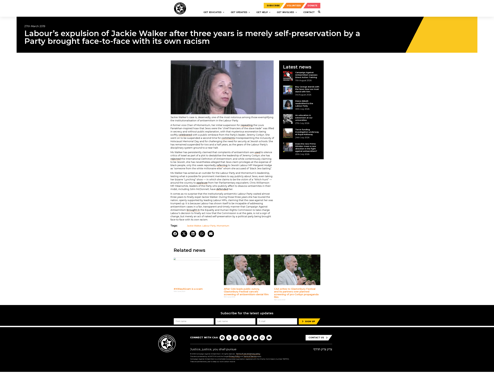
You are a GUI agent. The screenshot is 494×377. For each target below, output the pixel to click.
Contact (309, 12)
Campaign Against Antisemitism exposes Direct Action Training (306, 75)
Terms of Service (250, 356)
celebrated (185, 134)
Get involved (285, 12)
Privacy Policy (234, 356)
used (257, 152)
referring (222, 165)
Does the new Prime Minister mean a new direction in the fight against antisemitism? (306, 147)
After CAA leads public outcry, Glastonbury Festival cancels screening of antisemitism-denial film (246, 292)
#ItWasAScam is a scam (188, 289)
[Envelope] (269, 337)
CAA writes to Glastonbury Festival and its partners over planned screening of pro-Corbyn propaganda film (296, 293)
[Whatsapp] (262, 337)
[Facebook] (222, 337)
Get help (262, 12)
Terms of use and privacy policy (248, 354)
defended (222, 189)
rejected (175, 158)
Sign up (310, 321)
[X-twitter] (229, 337)
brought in (193, 210)
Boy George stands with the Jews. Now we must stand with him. (307, 89)
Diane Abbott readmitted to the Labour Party (304, 103)
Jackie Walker (194, 226)
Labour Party (209, 226)
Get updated (239, 12)
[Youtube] (255, 337)
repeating (247, 125)
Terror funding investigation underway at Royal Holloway (307, 132)
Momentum (223, 226)
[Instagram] (235, 337)
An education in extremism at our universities (303, 117)
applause (202, 182)
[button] (175, 233)
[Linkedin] (242, 337)
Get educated (213, 12)
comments (228, 138)
